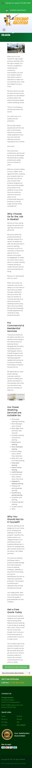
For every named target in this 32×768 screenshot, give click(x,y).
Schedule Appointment (17, 10)
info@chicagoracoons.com (14, 705)
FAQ (18, 722)
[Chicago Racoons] (16, 20)
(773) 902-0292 (17, 682)
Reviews (19, 719)
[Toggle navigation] (4, 30)
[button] (16, 667)
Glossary (17, 763)
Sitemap (23, 763)
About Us (4, 719)
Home (3, 716)
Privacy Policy (10, 763)
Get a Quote (21, 725)
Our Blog (4, 722)
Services (19, 716)
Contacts (4, 725)
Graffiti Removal (17, 472)
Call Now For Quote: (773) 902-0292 (17, 3)
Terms (3, 763)
